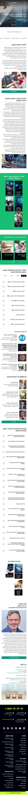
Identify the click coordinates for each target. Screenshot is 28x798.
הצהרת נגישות (23, 749)
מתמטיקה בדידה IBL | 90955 (18, 300)
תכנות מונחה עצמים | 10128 (18, 310)
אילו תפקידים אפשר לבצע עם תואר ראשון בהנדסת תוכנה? (16, 487)
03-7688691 (18, 669)
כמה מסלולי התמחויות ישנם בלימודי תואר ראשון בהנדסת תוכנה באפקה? (16, 499)
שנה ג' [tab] (11, 275)
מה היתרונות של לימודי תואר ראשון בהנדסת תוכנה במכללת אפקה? (16, 447)
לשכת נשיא (23, 738)
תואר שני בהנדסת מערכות (20, 766)
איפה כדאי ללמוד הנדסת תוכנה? (17, 538)
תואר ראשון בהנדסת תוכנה (16, 15)
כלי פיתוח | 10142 (20, 314)
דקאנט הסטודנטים (22, 785)
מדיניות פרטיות (22, 751)
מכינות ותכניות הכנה (9, 780)
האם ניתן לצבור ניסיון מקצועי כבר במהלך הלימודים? (17, 551)
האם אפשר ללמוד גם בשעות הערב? (16, 441)
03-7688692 (21, 671)
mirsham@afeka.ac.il (14, 682)
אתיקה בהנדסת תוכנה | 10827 (18, 324)
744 (22, 669)
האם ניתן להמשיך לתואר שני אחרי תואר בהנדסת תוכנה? (15, 533)
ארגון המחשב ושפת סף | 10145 (17, 319)
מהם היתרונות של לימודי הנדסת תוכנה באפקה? (16, 469)
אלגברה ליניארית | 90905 (19, 291)
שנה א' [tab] (23, 275)
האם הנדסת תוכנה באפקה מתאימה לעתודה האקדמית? (16, 493)
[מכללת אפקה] (14, 3)
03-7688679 (21, 681)
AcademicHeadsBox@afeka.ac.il (15, 672)
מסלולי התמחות (15, 38)
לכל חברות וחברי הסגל (14, 657)
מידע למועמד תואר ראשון (7, 774)
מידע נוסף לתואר (7, 38)
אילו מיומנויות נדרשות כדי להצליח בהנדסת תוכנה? (16, 475)
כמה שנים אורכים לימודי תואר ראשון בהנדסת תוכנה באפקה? (16, 436)
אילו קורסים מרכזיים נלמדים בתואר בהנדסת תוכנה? (16, 515)
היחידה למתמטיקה (9, 787)
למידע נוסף (14, 91)
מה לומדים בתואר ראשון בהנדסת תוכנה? (15, 451)
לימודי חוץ (11, 778)
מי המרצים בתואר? (20, 503)
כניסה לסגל (23, 742)
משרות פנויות (23, 740)
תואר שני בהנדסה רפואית (20, 769)
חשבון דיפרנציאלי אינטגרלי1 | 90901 (16, 281)
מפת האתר (23, 753)
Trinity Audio (14, 31)
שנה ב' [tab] (17, 275)
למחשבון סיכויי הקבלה (22, 19)
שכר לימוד (23, 787)
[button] (26, 792)
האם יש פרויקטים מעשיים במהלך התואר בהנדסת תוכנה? (15, 457)
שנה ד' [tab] (5, 275)
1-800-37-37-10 (19, 679)
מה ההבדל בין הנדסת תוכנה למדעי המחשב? (16, 509)
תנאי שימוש (23, 747)
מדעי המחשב (23, 49)
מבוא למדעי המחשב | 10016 (18, 305)
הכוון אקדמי (23, 783)
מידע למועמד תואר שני (8, 776)
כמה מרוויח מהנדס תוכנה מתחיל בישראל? (17, 463)
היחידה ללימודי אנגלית (8, 785)
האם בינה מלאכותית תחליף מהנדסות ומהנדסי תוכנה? (16, 481)
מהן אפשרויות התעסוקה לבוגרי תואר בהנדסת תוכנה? (16, 521)
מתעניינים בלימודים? (15, 793)
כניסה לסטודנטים (22, 745)
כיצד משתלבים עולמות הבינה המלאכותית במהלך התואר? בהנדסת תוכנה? (16, 544)
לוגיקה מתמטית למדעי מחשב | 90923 (16, 296)
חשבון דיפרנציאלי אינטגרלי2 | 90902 (16, 286)
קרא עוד (14, 421)
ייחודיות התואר (23, 38)
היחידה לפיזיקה (10, 782)
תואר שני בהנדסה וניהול (21, 764)
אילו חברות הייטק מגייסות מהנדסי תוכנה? (17, 527)
